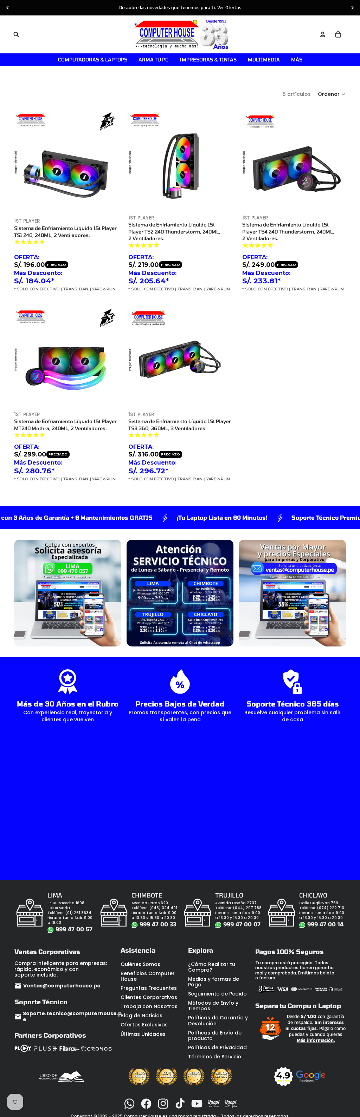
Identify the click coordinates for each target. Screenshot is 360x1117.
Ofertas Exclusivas (144, 1024)
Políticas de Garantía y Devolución (218, 1020)
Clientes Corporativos (149, 997)
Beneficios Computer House (148, 976)
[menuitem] (297, 59)
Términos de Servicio (214, 1056)
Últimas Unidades (143, 1034)
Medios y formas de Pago (213, 981)
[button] (332, 94)
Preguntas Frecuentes (149, 988)
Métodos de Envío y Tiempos (213, 1005)
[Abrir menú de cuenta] (322, 34)
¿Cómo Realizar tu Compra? (211, 967)
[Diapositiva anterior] (7, 7)
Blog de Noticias (141, 1015)
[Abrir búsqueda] (16, 34)
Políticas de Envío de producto (215, 1035)
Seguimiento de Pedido (217, 993)
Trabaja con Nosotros (149, 1006)
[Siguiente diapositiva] (352, 7)
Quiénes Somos (140, 964)
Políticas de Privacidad (217, 1047)
